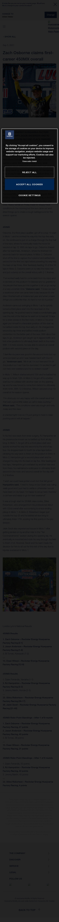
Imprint (34, 161)
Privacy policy (27, 161)
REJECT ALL (29, 172)
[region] (30, 166)
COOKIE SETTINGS (30, 195)
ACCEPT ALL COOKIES (29, 184)
